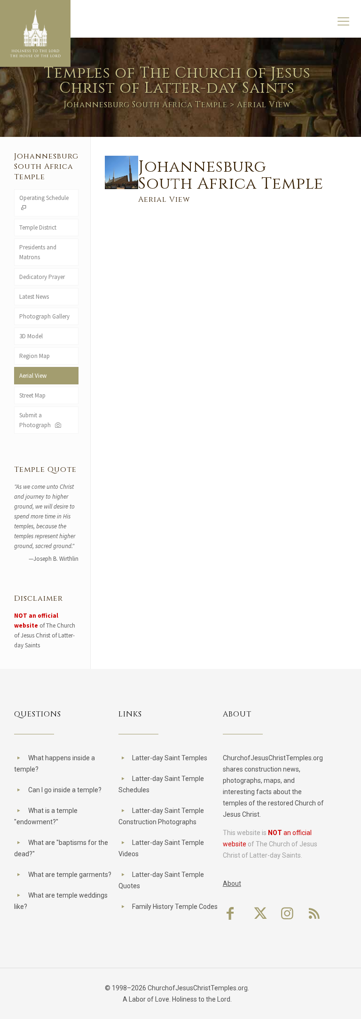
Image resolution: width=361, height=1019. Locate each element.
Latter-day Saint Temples (169, 758)
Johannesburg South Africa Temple (145, 104)
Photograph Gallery (44, 316)
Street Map (32, 395)
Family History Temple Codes (175, 906)
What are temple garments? (69, 874)
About (232, 883)
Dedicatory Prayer (42, 277)
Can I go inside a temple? (65, 790)
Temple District (37, 227)
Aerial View (33, 376)
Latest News (34, 297)
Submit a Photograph (36, 420)
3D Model (31, 336)
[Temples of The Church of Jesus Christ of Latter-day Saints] (35, 33)
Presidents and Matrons (37, 252)
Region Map (34, 356)
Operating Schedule (44, 198)
